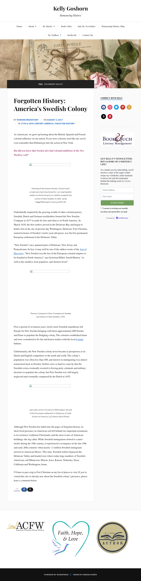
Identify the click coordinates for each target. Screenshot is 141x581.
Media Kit (71, 35)
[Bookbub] (110, 116)
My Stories (47, 26)
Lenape (79, 339)
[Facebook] (103, 107)
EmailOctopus (123, 218)
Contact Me (87, 35)
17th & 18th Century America (37, 123)
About (31, 26)
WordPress (62, 575)
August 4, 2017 (55, 120)
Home (19, 26)
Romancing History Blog (113, 26)
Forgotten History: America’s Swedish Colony (50, 104)
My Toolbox (53, 35)
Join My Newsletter (87, 26)
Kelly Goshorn (70, 8)
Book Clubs (66, 26)
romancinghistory (28, 120)
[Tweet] (30, 489)
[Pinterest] (122, 107)
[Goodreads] (129, 107)
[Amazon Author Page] (103, 116)
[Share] (24, 489)
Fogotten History (65, 123)
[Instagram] (110, 107)
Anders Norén (89, 575)
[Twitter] (116, 107)
